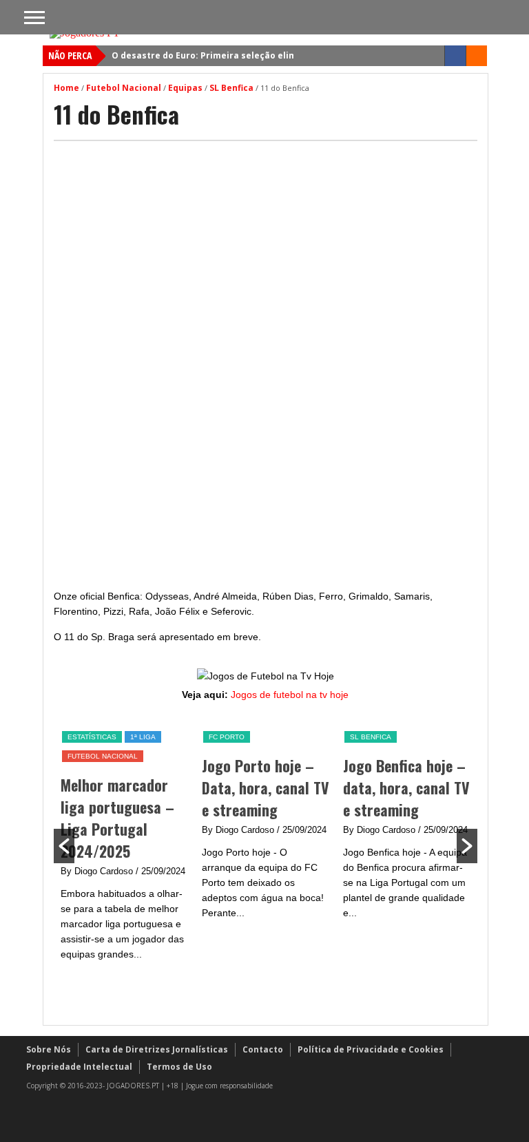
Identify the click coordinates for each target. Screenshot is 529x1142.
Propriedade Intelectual (79, 1066)
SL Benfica (231, 88)
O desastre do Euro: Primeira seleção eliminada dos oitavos (243, 55)
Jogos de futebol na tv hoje (290, 694)
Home (66, 88)
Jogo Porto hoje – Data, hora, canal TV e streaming (265, 787)
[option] (124, 845)
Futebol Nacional (123, 88)
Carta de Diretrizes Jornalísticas (156, 1049)
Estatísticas (92, 737)
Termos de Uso (179, 1066)
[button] (64, 846)
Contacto (262, 1049)
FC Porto (227, 737)
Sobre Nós (48, 1049)
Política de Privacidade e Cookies (371, 1049)
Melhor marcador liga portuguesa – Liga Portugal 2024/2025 (117, 818)
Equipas (185, 88)
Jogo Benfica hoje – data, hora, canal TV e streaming (406, 787)
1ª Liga (143, 737)
